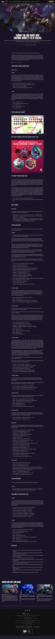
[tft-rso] (7, 1)
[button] (21, 44)
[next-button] (52, 606)
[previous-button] (50, 606)
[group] (27, 594)
